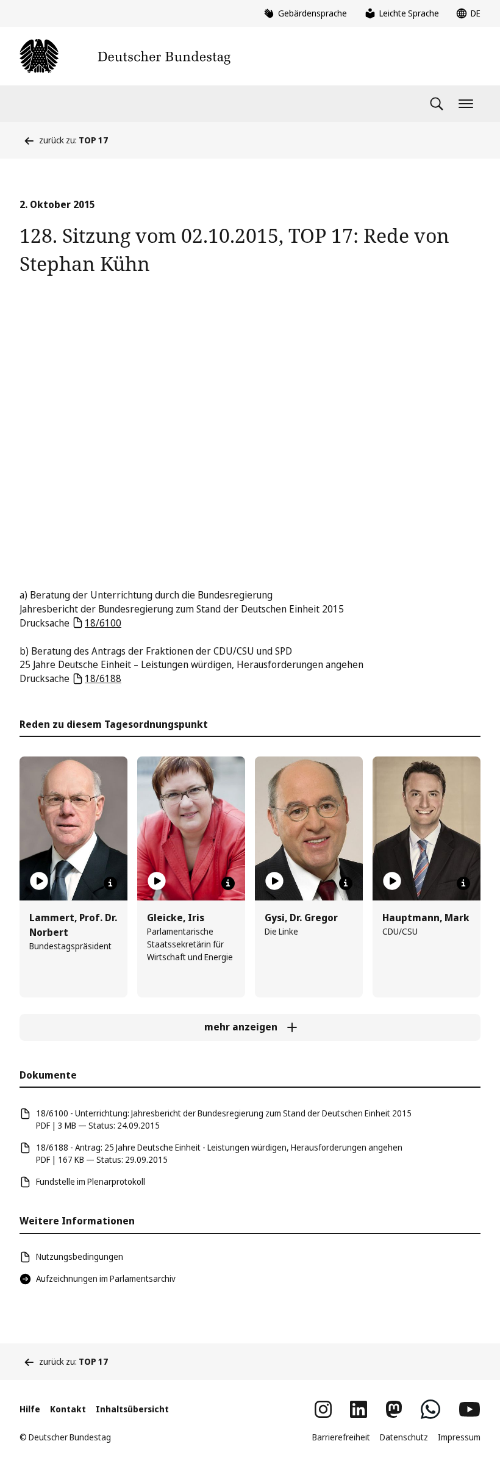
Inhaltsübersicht (132, 1409)
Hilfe (30, 1409)
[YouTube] (469, 1409)
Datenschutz (404, 1437)
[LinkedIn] (358, 1409)
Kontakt (68, 1409)
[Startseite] (125, 56)
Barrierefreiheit (341, 1437)
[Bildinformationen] (110, 883)
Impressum (459, 1437)
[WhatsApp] (430, 1409)
